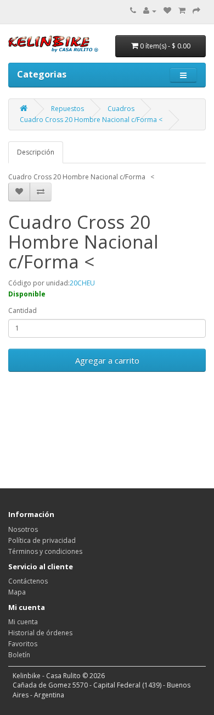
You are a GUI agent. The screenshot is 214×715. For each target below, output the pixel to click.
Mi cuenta (23, 621)
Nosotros (23, 529)
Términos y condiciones (45, 551)
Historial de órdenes (40, 632)
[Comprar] (196, 10)
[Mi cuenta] (149, 10)
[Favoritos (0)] (167, 10)
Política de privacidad (42, 540)
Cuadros (121, 108)
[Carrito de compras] (181, 10)
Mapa (17, 592)
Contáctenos (28, 581)
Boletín (19, 654)
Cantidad (22, 310)
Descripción (35, 152)
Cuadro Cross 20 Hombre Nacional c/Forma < (91, 119)
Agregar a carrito (107, 360)
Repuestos (67, 108)
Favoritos (22, 643)
